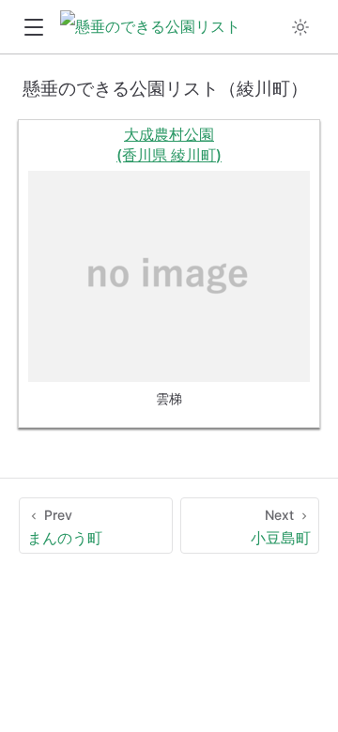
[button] (33, 27)
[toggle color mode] (300, 27)
